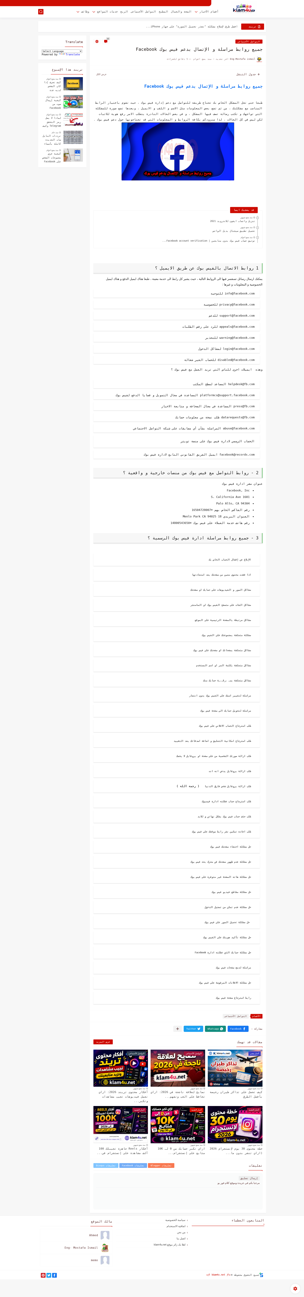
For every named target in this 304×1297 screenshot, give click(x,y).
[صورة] (73, 83)
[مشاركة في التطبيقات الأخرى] (177, 1029)
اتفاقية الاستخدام (176, 1226)
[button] (238, 1029)
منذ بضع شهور (246, 217)
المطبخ (163, 11)
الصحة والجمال (181, 11)
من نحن (181, 1232)
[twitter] (48, 1275)
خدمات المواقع (107, 11)
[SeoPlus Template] (261, 1274)
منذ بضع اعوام (246, 237)
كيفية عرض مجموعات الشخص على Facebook (52, 157)
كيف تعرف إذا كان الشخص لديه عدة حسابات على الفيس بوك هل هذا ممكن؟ (52, 86)
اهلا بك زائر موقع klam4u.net (169, 1244)
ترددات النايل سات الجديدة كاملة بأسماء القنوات (52, 140)
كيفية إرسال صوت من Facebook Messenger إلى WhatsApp (52, 104)
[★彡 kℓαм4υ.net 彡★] (244, 8)
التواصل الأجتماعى (143, 11)
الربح (124, 11)
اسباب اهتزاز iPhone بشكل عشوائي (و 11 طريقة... (201, 26)
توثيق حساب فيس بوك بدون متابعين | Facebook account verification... (208, 240)
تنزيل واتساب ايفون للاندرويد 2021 (232, 221)
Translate (73, 54)
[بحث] (40, 11)
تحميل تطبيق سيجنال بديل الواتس (234, 230)
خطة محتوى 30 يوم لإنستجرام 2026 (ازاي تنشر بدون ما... (236, 1151)
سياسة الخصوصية (175, 1219)
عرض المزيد (103, 1041)
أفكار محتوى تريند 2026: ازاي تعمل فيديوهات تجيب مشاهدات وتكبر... (123, 1096)
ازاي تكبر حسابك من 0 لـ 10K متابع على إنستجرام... (181, 1151)
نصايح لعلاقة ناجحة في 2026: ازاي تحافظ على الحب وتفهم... (178, 1094)
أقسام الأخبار (209, 11)
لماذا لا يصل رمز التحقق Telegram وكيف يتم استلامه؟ (52, 122)
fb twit (168, 441)
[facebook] (54, 1275)
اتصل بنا (181, 1238)
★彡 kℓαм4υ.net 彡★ (218, 1274)
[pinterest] (43, 1275)
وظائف (85, 11)
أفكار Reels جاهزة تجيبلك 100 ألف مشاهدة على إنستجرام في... (122, 1151)
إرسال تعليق (249, 1178)
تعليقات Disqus (106, 1165)
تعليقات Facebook (133, 1165)
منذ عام (55, 132)
